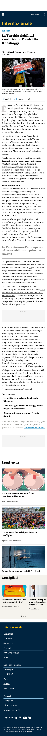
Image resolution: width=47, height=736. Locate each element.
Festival (7, 648)
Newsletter (8, 689)
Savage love (9, 701)
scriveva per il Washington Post (29, 366)
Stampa (20, 99)
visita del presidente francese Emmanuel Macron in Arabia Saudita (23, 293)
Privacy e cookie (11, 653)
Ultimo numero (10, 706)
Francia (31, 52)
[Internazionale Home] (13, 627)
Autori (6, 684)
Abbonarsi (35, 14)
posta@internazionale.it (34, 428)
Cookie (29, 731)
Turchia (6, 31)
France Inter (20, 52)
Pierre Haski (8, 52)
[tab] (21, 616)
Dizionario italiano (12, 665)
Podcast (7, 696)
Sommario (8, 643)
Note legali (22, 731)
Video (6, 658)
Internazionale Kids (12, 710)
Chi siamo (8, 634)
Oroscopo (8, 670)
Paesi (6, 679)
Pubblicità (8, 674)
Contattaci (8, 639)
